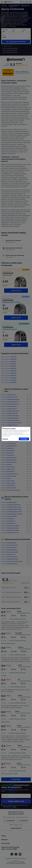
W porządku (24, 439)
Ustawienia (5, 439)
